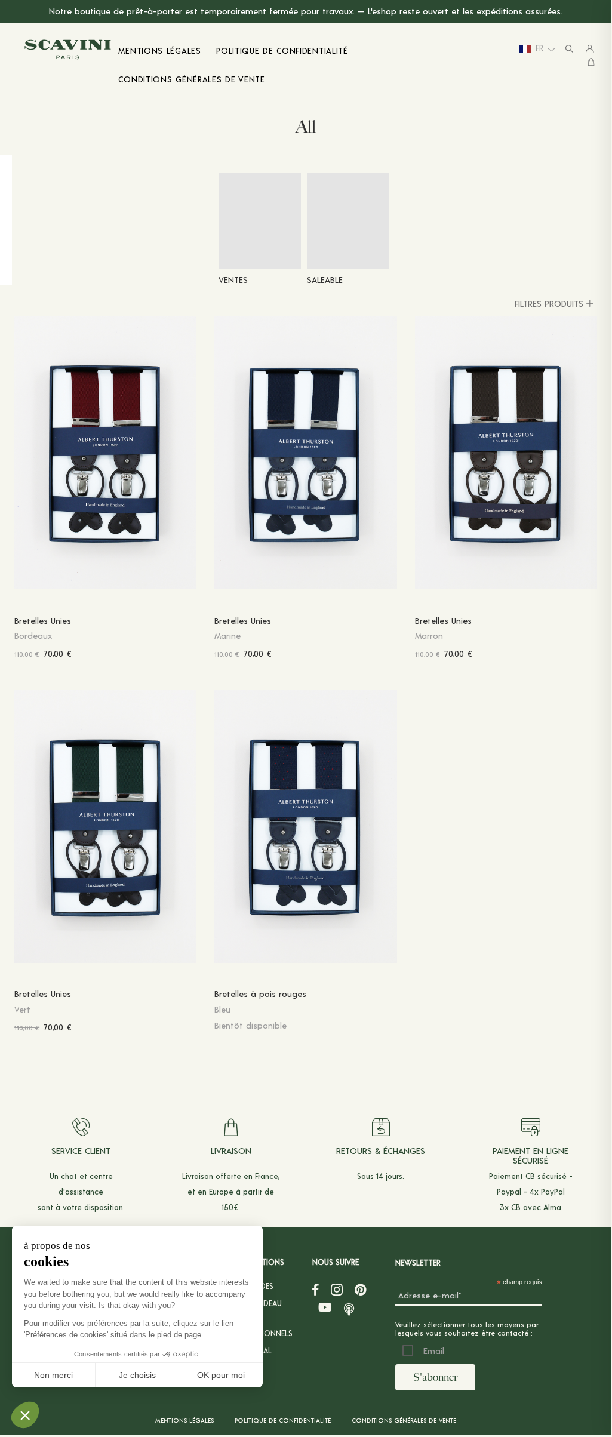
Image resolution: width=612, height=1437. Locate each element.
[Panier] (591, 62)
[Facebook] (315, 1289)
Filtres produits (549, 303)
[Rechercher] (569, 49)
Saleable (325, 280)
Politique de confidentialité (283, 1420)
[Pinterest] (360, 1289)
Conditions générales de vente (404, 1420)
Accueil (25, 122)
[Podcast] (349, 1307)
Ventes (233, 280)
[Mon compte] (590, 49)
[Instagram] (337, 1289)
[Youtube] (325, 1307)
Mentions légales (184, 1420)
